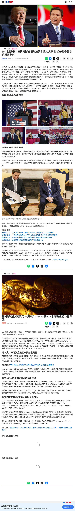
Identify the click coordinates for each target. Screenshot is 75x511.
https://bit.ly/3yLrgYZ (60, 260)
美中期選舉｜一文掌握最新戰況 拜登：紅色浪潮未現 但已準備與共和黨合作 (29, 235)
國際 (9, 49)
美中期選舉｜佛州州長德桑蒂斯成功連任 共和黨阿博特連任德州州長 (27, 237)
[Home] (9, 2)
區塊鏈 (14, 274)
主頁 (5, 49)
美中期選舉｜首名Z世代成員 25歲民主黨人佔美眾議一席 (22, 240)
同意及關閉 (67, 507)
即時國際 (14, 49)
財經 (9, 274)
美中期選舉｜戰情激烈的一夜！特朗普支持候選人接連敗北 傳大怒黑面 (28, 232)
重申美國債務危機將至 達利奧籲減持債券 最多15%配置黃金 (32, 365)
